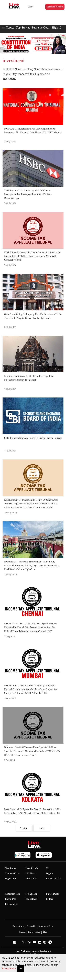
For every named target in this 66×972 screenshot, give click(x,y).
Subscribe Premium (55, 7)
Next (42, 828)
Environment (52, 894)
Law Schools (32, 868)
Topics (10, 27)
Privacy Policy (9, 968)
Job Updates (31, 894)
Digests (49, 873)
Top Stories (23, 27)
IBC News (30, 873)
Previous (24, 828)
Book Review (32, 899)
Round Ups (10, 899)
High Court (59, 27)
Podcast (49, 899)
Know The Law (53, 878)
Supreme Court (41, 27)
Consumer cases (12, 894)
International (11, 904)
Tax (48, 868)
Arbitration (31, 878)
